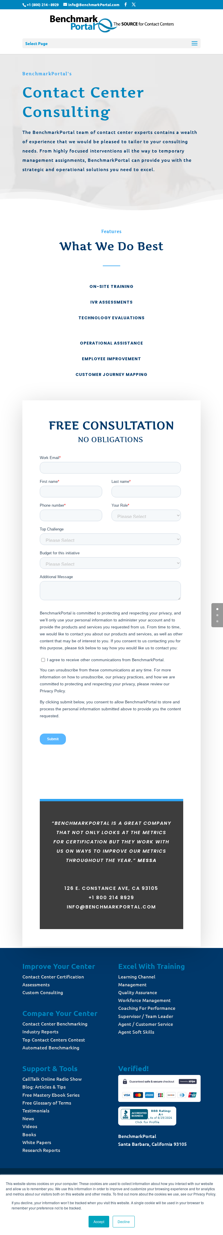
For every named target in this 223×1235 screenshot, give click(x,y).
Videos (29, 1126)
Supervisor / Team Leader (145, 1016)
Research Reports (41, 1150)
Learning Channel (136, 976)
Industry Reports (40, 1031)
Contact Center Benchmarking (54, 1023)
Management (132, 984)
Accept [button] (98, 1221)
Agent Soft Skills (136, 1031)
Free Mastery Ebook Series (51, 1094)
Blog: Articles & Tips (44, 1086)
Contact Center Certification (53, 976)
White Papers (36, 1142)
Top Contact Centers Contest (53, 1039)
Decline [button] (124, 1221)
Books (29, 1134)
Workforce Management (144, 1000)
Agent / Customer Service (145, 1024)
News (28, 1118)
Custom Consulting (42, 992)
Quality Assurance (137, 992)
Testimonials (35, 1110)
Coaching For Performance (146, 1008)
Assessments (36, 984)
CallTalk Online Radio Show (52, 1079)
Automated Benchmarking (50, 1047)
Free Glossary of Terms (46, 1102)
